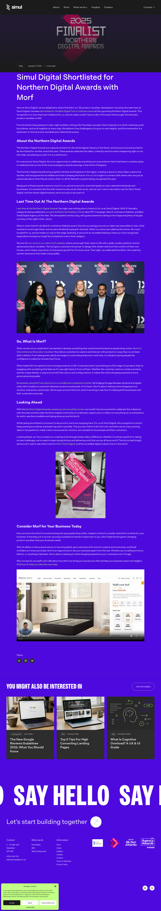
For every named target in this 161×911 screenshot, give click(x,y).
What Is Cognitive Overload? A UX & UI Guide (125, 743)
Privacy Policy (30, 907)
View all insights (143, 686)
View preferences (48, 903)
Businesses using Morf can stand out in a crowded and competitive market (54, 383)
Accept (11, 903)
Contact (148, 7)
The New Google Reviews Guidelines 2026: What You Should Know (27, 745)
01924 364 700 (12, 856)
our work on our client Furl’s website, (46, 243)
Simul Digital (68, 444)
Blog (21, 66)
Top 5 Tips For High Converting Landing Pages (74, 743)
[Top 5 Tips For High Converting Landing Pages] (80, 713)
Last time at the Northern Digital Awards (37, 208)
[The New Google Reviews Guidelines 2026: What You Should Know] (30, 713)
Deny (30, 903)
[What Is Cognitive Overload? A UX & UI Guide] (131, 713)
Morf (58, 444)
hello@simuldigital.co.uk (16, 860)
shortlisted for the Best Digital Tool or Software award (67, 111)
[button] (55, 886)
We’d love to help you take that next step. (37, 564)
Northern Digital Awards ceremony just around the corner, (55, 409)
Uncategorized (16, 734)
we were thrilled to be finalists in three (65, 212)
